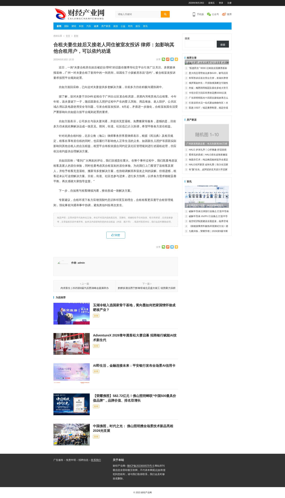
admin (81, 262)
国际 (66, 26)
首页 (68, 36)
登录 (221, 3)
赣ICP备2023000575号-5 (140, 465)
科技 (81, 26)
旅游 (115, 26)
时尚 (130, 26)
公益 (123, 26)
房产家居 (106, 26)
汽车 (88, 26)
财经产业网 (146, 492)
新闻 (59, 26)
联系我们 (96, 460)
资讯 (145, 26)
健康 (96, 26)
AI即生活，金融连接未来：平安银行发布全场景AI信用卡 (134, 365)
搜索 (187, 38)
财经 (74, 26)
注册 (229, 3)
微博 (229, 14)
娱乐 (138, 26)
